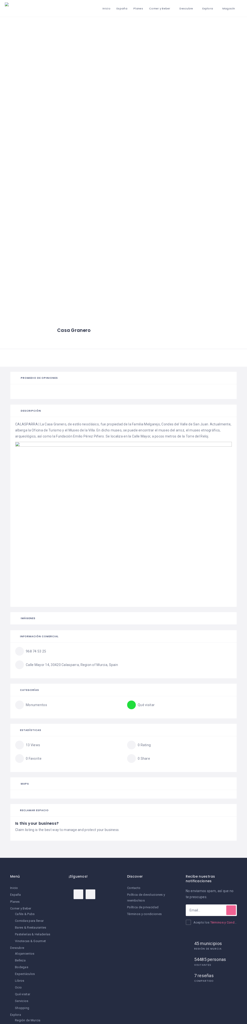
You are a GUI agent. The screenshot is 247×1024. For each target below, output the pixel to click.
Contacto (133, 888)
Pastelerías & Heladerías (32, 934)
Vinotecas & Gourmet (30, 941)
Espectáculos (25, 974)
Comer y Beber (159, 8)
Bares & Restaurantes (30, 927)
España (122, 8)
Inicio (106, 8)
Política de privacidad (142, 907)
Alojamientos (24, 953)
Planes (138, 8)
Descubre (186, 8)
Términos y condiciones (144, 914)
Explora (207, 8)
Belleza (20, 960)
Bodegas (21, 967)
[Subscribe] (231, 910)
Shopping (22, 1008)
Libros (19, 980)
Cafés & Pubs (24, 914)
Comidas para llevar (29, 921)
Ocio (18, 987)
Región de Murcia (27, 1020)
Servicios (21, 1001)
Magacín (228, 8)
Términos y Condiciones (227, 922)
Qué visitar (22, 994)
